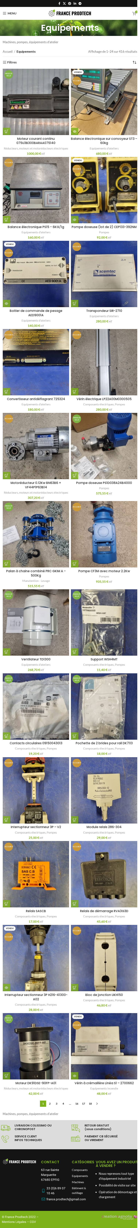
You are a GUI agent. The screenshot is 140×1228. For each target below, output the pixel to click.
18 (90, 1103)
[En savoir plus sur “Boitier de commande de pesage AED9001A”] (6, 303)
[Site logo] (70, 13)
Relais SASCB (36, 911)
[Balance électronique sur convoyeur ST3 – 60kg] (104, 102)
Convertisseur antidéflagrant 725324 (36, 399)
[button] (6, 131)
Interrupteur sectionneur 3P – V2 (36, 827)
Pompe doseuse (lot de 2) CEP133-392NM (104, 227)
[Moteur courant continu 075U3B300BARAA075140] (36, 102)
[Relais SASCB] (36, 874)
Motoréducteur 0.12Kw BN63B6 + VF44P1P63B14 (36, 485)
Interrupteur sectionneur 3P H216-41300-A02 (36, 997)
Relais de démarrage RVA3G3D (104, 911)
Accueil (8, 51)
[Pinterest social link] (69, 3)
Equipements (80, 1176)
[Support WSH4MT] (104, 622)
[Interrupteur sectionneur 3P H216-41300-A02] (36, 958)
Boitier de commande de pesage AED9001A (36, 313)
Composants (80, 1169)
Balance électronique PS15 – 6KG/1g (36, 227)
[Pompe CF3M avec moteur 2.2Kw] (104, 534)
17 (83, 1103)
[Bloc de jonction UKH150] (104, 958)
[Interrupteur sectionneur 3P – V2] (36, 790)
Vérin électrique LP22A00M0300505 (104, 399)
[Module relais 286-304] (104, 790)
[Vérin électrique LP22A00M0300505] (104, 362)
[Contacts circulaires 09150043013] (36, 706)
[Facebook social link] (59, 3)
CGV (33, 1222)
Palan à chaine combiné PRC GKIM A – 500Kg (36, 573)
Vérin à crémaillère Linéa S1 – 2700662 (104, 1083)
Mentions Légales (14, 1222)
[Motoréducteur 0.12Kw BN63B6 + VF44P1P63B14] (36, 446)
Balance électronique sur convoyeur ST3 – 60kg (104, 141)
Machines (78, 1182)
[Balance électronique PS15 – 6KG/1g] (36, 190)
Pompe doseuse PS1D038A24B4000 (104, 483)
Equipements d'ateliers (104, 148)
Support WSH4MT (104, 659)
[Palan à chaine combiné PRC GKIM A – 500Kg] (36, 534)
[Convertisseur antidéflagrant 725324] (36, 362)
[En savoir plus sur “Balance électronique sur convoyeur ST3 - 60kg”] (74, 131)
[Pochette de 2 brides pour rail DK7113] (104, 706)
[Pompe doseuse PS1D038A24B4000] (104, 446)
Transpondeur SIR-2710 (104, 311)
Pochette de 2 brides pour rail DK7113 (104, 743)
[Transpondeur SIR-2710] (104, 274)
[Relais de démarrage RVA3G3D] (104, 874)
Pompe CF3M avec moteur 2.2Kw (104, 571)
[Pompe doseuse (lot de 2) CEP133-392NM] (104, 190)
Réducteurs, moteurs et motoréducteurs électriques (36, 148)
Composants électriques (98, 404)
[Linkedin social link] (74, 3)
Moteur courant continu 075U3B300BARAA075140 (35, 141)
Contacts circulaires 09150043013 (36, 743)
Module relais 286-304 (104, 827)
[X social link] (64, 3)
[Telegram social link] (80, 3)
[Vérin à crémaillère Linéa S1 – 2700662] (104, 1046)
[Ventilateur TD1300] (36, 622)
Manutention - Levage (36, 580)
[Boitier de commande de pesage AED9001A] (36, 274)
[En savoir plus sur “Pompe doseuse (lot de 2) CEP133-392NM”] (74, 219)
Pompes (104, 232)
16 (76, 1103)
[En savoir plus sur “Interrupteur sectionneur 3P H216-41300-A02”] (6, 987)
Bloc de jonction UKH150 (104, 995)
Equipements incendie (104, 1088)
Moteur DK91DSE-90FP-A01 (35, 1083)
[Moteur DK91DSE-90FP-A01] (36, 1046)
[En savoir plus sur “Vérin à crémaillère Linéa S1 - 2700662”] (74, 1075)
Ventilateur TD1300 (35, 659)
